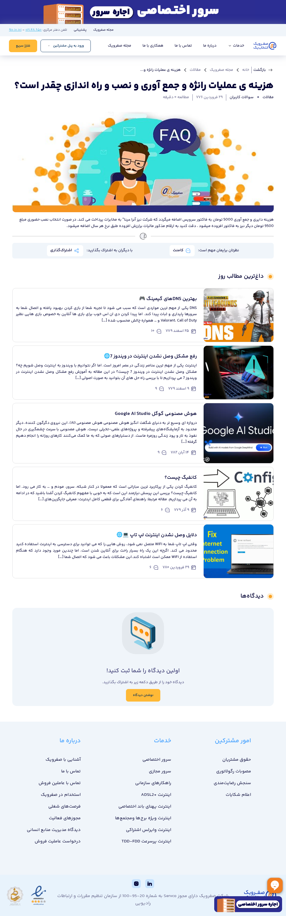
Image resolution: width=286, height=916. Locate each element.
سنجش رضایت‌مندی (232, 783)
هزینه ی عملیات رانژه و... (160, 70)
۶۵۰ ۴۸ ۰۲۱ (33, 30)
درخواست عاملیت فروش (58, 841)
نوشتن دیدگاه (143, 695)
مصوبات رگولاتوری (233, 771)
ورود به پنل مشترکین (68, 46)
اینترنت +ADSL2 (156, 794)
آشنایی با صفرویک (63, 759)
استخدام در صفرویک (61, 794)
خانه (245, 70)
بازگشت (259, 70)
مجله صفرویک (103, 30)
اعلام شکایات (238, 794)
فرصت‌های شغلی (64, 806)
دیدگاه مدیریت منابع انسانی (54, 829)
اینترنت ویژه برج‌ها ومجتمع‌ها (143, 818)
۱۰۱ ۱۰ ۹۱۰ (15, 30)
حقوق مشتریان (236, 759)
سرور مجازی (160, 771)
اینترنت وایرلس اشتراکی (148, 829)
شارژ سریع (23, 46)
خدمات (238, 46)
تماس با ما (183, 46)
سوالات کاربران (242, 97)
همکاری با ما (152, 46)
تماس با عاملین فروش (60, 783)
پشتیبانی (80, 30)
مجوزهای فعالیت (65, 818)
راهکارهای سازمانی (153, 783)
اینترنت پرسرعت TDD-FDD (146, 841)
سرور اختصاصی (156, 759)
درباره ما (209, 46)
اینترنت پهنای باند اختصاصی (144, 806)
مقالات (195, 70)
